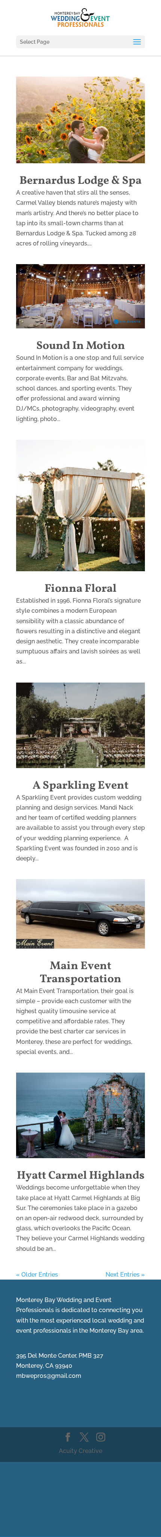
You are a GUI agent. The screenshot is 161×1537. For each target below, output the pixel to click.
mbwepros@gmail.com (48, 1375)
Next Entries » (125, 1274)
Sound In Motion (80, 346)
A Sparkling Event (80, 786)
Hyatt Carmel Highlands (81, 1176)
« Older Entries (37, 1274)
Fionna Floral (80, 589)
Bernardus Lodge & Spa (80, 181)
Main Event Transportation (80, 972)
